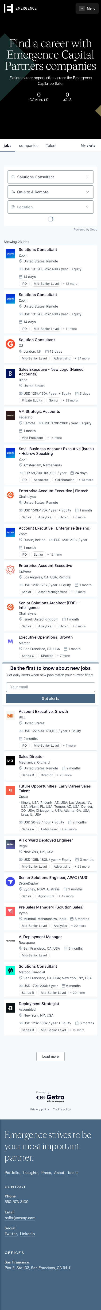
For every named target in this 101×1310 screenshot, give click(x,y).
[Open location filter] (87, 207)
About (59, 1172)
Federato (25, 417)
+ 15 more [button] (77, 1030)
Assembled (27, 1009)
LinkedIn (27, 1233)
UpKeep (25, 571)
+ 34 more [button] (82, 358)
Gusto (23, 797)
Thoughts (30, 1172)
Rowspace (27, 942)
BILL (22, 717)
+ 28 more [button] (64, 775)
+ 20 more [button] (78, 926)
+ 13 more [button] (70, 283)
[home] (20, 8)
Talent (72, 1172)
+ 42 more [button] (66, 896)
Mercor (24, 643)
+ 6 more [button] (79, 517)
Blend (23, 380)
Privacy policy (39, 1109)
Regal (23, 846)
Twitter (11, 1233)
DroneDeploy (29, 883)
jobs (8, 145)
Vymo (23, 913)
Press (46, 1172)
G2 (21, 345)
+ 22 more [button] (70, 400)
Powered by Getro (85, 229)
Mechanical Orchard (34, 762)
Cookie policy (62, 1109)
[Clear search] (87, 177)
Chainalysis (27, 497)
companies (28, 145)
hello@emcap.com (20, 1217)
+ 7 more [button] (63, 656)
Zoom (23, 255)
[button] (87, 8)
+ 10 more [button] (85, 480)
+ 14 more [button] (54, 438)
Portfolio (12, 1172)
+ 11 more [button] (70, 329)
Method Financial (32, 972)
